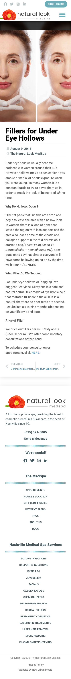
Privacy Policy (35, 664)
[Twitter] (12, 4)
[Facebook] (5, 4)
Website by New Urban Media (35, 669)
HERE (35, 352)
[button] (62, 15)
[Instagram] (18, 4)
